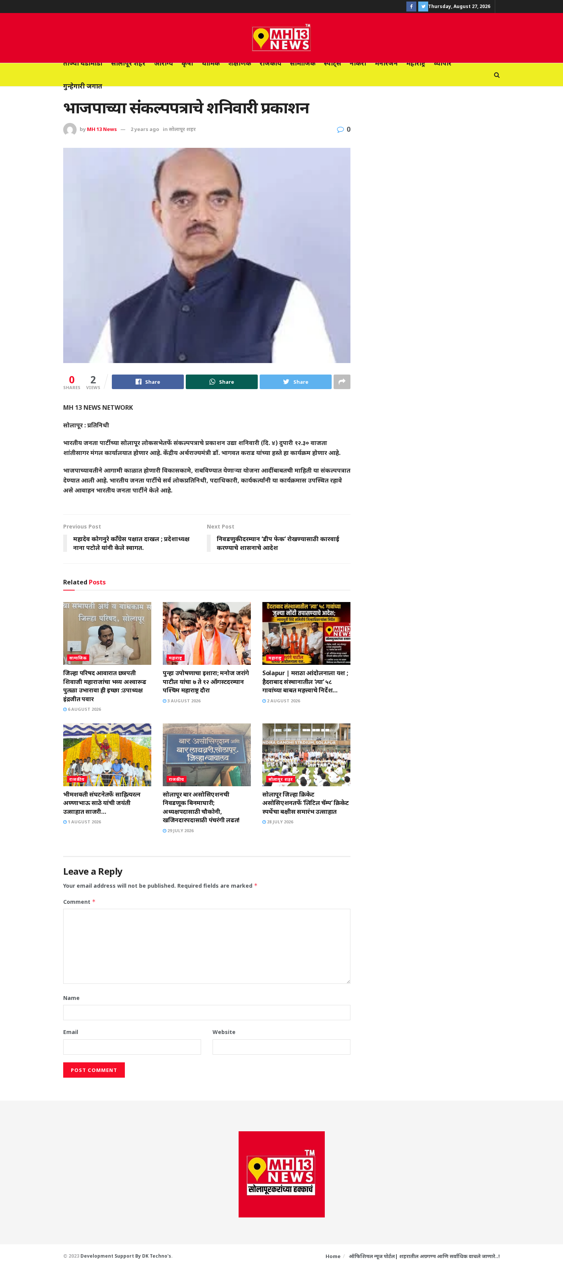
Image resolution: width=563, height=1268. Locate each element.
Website (224, 1032)
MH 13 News (102, 129)
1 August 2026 (84, 822)
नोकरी (358, 63)
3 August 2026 (183, 701)
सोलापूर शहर (128, 63)
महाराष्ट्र (416, 63)
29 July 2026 (179, 830)
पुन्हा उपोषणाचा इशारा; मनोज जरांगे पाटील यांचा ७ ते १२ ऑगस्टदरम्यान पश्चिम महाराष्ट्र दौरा (206, 681)
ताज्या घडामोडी (83, 63)
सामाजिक (303, 63)
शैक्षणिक (239, 63)
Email (70, 1032)
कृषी (187, 63)
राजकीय (271, 63)
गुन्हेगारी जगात (82, 86)
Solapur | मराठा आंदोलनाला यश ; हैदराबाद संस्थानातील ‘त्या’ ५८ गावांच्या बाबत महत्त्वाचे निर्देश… (305, 681)
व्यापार (443, 63)
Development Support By (111, 1256)
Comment (79, 901)
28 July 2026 (279, 822)
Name (71, 997)
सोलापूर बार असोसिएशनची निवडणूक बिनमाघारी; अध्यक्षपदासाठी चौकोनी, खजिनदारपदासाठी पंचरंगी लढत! (201, 807)
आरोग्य (163, 63)
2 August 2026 (283, 701)
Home (333, 1256)
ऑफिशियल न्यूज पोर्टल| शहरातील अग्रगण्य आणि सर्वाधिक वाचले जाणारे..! (424, 1256)
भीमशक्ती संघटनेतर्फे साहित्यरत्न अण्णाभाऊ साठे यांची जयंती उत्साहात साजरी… (102, 803)
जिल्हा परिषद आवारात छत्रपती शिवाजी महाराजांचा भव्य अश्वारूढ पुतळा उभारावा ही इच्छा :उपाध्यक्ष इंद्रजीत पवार (104, 686)
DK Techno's (156, 1256)
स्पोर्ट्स (332, 63)
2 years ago (145, 129)
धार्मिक (211, 63)
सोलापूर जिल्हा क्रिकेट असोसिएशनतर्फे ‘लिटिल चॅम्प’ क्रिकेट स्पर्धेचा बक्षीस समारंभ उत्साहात (305, 803)
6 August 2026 (84, 709)
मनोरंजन (386, 63)
